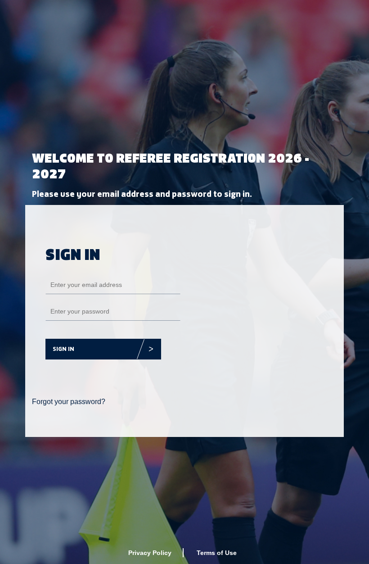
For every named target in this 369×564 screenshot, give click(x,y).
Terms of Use (217, 552)
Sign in (63, 349)
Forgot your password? (68, 401)
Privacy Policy (149, 552)
